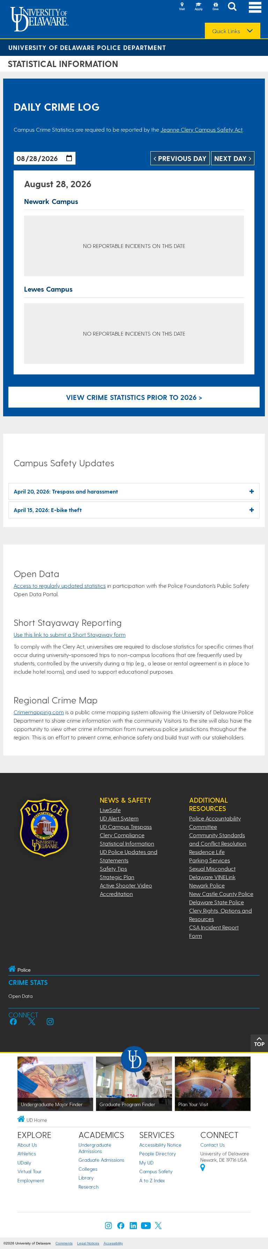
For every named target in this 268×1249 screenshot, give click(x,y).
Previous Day (181, 158)
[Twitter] (158, 1227)
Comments (64, 1243)
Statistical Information (127, 843)
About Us (27, 1145)
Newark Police (207, 885)
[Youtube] (146, 1227)
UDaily (24, 1163)
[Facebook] (121, 1227)
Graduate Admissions (101, 1160)
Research (88, 1187)
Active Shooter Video (126, 885)
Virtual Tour (29, 1171)
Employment (30, 1180)
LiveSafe (110, 809)
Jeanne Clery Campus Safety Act (202, 129)
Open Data (20, 996)
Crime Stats (28, 982)
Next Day (231, 158)
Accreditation (116, 893)
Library (86, 1178)
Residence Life (207, 851)
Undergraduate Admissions (95, 1148)
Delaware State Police (216, 902)
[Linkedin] (133, 1227)
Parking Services (209, 860)
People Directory (157, 1153)
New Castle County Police (221, 893)
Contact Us (212, 1145)
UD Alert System (119, 818)
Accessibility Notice (160, 1145)
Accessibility (113, 1243)
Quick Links (226, 31)
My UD (146, 1163)
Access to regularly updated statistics (60, 585)
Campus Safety (155, 1171)
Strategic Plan (117, 877)
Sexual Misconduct (212, 868)
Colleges (88, 1169)
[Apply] (198, 7)
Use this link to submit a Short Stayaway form (70, 634)
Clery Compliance (122, 835)
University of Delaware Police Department (87, 47)
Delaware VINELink (212, 877)
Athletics (26, 1153)
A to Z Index (152, 1180)
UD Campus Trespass (126, 826)
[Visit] (182, 7)
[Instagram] (108, 1227)
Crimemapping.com (39, 712)
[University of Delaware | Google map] (202, 1168)
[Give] (215, 7)
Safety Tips (113, 868)
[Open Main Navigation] (255, 7)
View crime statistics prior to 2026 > (134, 397)
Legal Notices (88, 1243)
